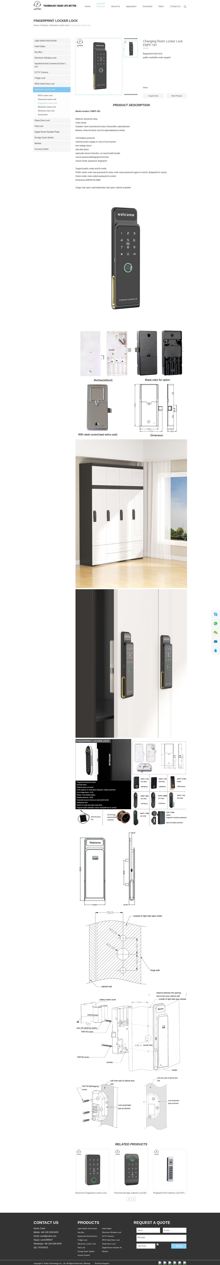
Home (87, 7)
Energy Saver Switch (44, 138)
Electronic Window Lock (45, 58)
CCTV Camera (41, 72)
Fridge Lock (40, 78)
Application (131, 7)
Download (147, 7)
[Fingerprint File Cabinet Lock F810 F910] (170, 1169)
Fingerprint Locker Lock (56, 20)
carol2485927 (46, 1240)
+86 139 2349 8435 (53, 1244)
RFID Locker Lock (45, 95)
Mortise (38, 143)
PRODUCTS (88, 1222)
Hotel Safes (40, 46)
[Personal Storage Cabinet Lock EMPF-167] (131, 1169)
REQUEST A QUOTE (152, 1222)
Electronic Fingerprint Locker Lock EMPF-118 (95, 1193)
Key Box (38, 52)
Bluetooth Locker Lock (47, 107)
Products (101, 7)
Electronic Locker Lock (59, 25)
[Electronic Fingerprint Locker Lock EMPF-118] (92, 1169)
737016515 (43, 1247)
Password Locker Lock (47, 99)
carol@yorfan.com (48, 1236)
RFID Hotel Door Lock (45, 84)
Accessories (43, 114)
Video (161, 7)
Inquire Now (153, 96)
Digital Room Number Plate (47, 132)
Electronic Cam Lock (46, 111)
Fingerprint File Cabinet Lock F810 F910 (171, 1193)
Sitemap (87, 1263)
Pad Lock (39, 126)
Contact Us (175, 7)
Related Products (131, 1144)
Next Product (176, 96)
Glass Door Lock (42, 120)
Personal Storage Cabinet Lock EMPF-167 (133, 1193)
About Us (115, 7)
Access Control (41, 149)
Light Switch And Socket (46, 41)
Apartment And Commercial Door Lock (50, 65)
